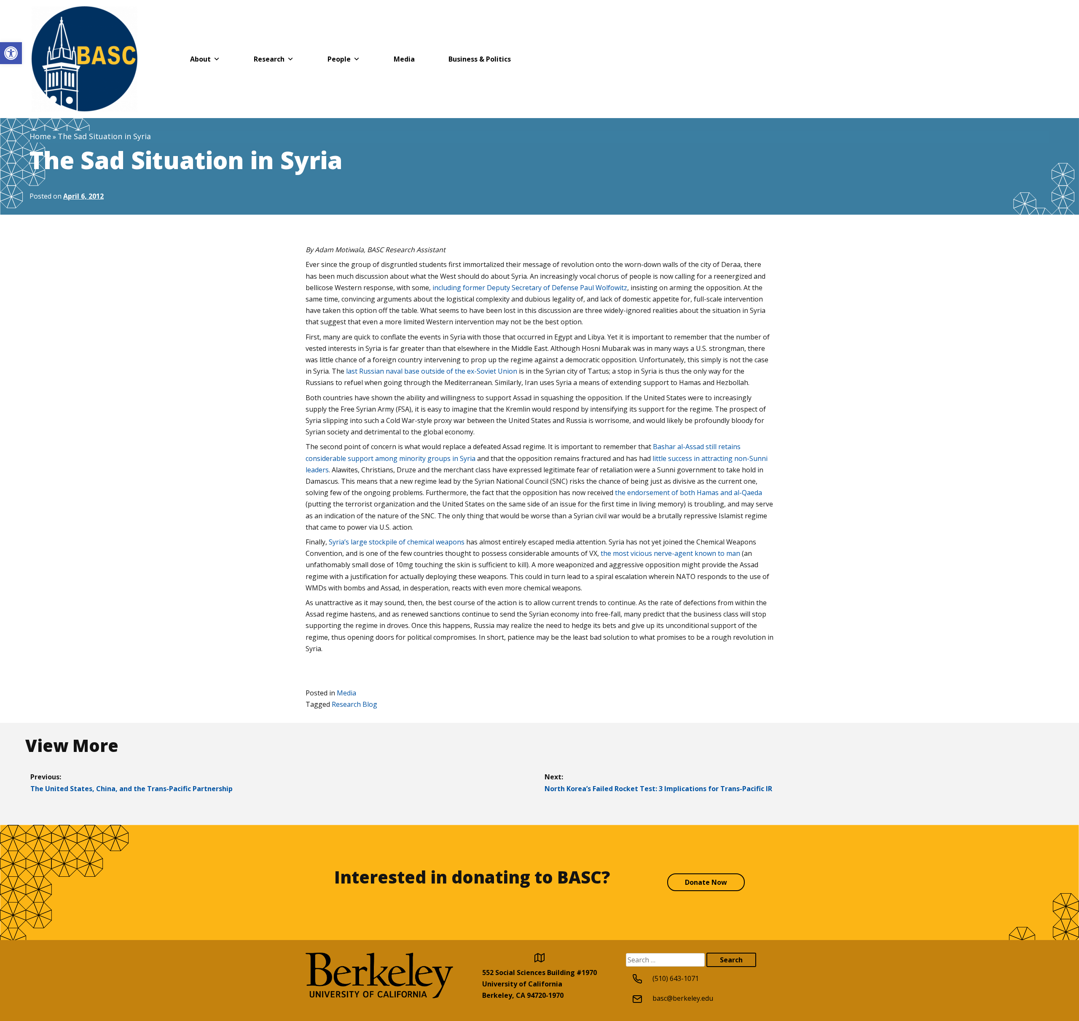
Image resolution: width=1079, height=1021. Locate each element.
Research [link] (269, 59)
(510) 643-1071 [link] (675, 978)
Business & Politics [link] (479, 59)
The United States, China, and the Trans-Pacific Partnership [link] (131, 788)
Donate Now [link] (706, 882)
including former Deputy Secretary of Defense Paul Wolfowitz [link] (529, 287)
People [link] (339, 59)
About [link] (200, 59)
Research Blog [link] (354, 704)
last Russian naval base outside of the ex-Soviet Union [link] (431, 371)
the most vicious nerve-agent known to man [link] (670, 553)
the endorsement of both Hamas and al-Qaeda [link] (688, 492)
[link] (11, 53)
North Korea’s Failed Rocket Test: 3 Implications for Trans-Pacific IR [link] (658, 788)
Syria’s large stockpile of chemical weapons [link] (396, 542)
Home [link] (40, 136)
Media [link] (404, 59)
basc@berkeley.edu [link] (682, 998)
